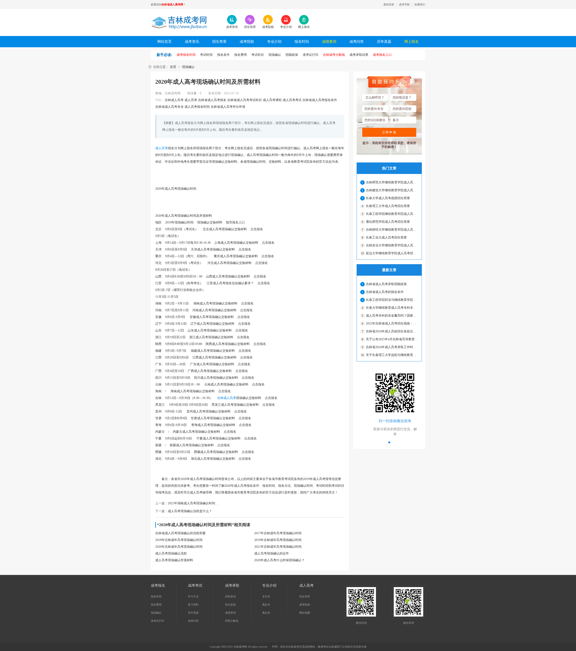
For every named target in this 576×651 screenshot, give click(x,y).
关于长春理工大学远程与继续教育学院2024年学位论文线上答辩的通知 (392, 355)
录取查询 (230, 596)
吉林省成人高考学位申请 (228, 106)
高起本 (266, 612)
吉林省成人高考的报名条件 (385, 292)
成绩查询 (329, 41)
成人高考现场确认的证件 (271, 553)
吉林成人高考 (174, 100)
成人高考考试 (292, 100)
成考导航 (404, 4)
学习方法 (193, 596)
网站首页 (164, 41)
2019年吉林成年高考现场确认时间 (278, 540)
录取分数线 (231, 620)
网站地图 (304, 612)
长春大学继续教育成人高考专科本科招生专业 (392, 307)
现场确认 (188, 67)
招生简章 (219, 41)
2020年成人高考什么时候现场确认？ (279, 560)
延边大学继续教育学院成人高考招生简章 (392, 253)
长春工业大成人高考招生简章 (386, 237)
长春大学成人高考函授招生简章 (388, 198)
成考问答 (356, 41)
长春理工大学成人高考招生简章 (388, 206)
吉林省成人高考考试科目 (244, 100)
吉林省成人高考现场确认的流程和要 (180, 533)
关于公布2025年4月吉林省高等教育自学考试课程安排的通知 (392, 339)
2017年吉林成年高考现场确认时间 (278, 533)
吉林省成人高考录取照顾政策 (386, 284)
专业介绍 (274, 41)
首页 (173, 67)
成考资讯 (192, 41)
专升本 (266, 596)
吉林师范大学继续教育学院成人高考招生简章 (392, 182)
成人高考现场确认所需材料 (174, 560)
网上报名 (411, 41)
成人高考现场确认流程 (171, 553)
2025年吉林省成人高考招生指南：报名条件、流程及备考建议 (392, 323)
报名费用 (156, 604)
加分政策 (230, 604)
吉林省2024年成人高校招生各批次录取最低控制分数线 (392, 331)
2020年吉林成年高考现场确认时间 (178, 546)
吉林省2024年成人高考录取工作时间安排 (392, 347)
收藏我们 (419, 4)
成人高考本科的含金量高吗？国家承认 (392, 315)
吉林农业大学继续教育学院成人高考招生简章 (392, 245)
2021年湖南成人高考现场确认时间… (193, 503)
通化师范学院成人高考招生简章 (388, 221)
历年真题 (384, 41)
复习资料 (193, 604)
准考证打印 (157, 620)
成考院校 (247, 41)
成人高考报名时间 (197, 106)
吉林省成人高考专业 (169, 106)
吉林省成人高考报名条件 (319, 100)
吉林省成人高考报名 (212, 100)
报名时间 (302, 41)
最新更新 (388, 4)
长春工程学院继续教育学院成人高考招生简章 (392, 214)
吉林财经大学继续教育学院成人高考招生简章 (392, 229)
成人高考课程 (272, 100)
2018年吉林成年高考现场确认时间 (178, 540)
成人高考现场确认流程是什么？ (190, 511)
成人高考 (190, 100)
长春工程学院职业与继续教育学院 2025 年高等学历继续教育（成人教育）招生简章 (392, 300)
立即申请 (389, 132)
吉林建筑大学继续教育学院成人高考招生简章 (392, 190)
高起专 (266, 604)
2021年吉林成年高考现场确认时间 (278, 546)
